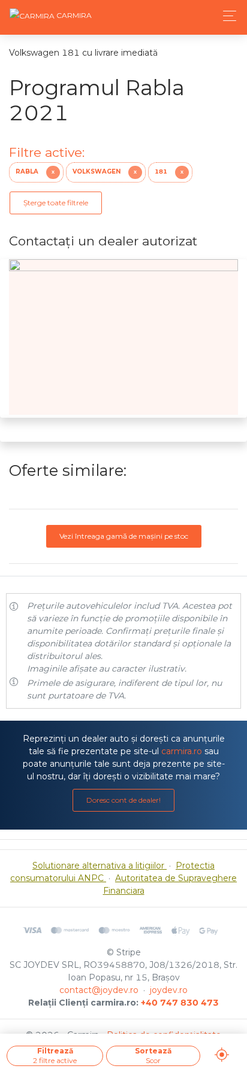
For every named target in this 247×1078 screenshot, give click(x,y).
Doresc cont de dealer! (123, 799)
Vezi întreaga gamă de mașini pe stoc (123, 536)
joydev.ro (169, 990)
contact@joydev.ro (98, 990)
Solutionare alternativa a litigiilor (99, 865)
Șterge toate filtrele (55, 202)
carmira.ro (181, 751)
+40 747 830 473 (180, 1002)
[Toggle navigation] (226, 16)
